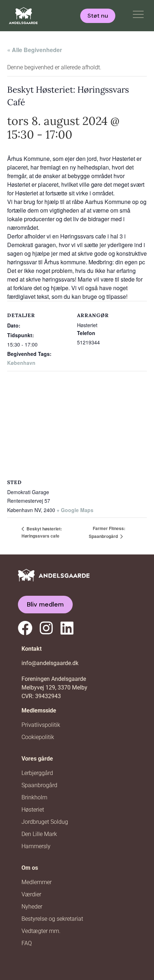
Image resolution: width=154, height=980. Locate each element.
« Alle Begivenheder (34, 50)
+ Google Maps (75, 510)
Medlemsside (38, 710)
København (21, 362)
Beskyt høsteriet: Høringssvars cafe (41, 532)
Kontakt (31, 648)
